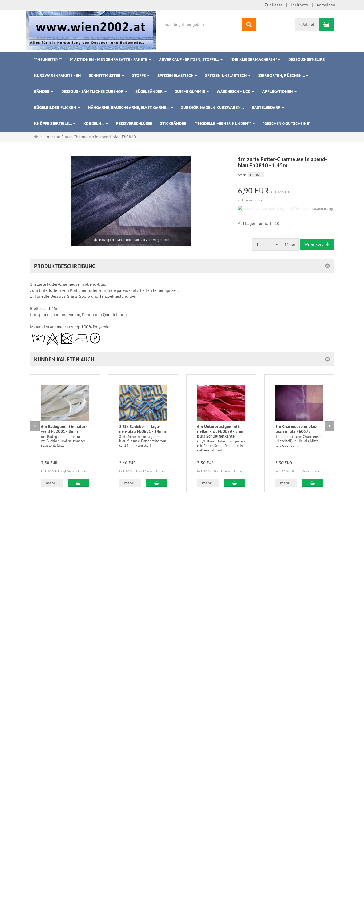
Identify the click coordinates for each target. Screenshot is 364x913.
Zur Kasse (273, 4)
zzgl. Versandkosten (251, 200)
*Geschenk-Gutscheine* (286, 123)
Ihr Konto (299, 4)
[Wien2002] (91, 30)
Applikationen (278, 91)
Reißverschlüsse (134, 123)
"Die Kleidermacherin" (254, 59)
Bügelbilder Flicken (55, 107)
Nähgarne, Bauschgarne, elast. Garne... (129, 107)
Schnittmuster (105, 75)
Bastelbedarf (266, 107)
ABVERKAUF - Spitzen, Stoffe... (189, 59)
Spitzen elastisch (176, 75)
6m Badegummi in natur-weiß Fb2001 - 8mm (64, 429)
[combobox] (267, 244)
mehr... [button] (52, 483)
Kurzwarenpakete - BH (57, 75)
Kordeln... (94, 123)
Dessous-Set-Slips (306, 59)
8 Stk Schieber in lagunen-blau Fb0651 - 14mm (142, 429)
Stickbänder (173, 123)
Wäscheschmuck (234, 91)
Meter (290, 244)
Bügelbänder (149, 91)
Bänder (42, 91)
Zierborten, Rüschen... (282, 75)
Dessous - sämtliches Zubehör (93, 91)
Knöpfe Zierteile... (53, 123)
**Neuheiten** (48, 59)
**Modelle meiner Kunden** (223, 123)
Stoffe (139, 75)
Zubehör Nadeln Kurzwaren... (212, 107)
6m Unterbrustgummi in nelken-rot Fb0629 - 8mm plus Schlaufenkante (221, 431)
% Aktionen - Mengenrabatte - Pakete (109, 59)
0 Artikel (306, 24)
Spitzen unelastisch (226, 75)
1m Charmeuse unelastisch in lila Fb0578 (296, 429)
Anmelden (326, 4)
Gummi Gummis (190, 91)
